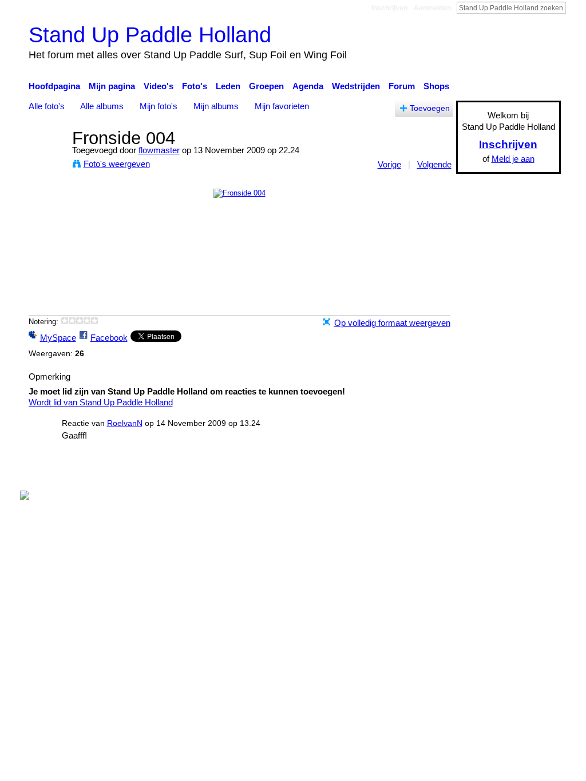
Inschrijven (389, 8)
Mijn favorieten (282, 106)
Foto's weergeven (117, 164)
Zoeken (575, 7)
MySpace (58, 337)
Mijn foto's (158, 106)
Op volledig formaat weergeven (392, 323)
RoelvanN (124, 423)
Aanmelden (432, 8)
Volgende (434, 164)
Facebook (109, 337)
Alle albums (102, 106)
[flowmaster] (47, 159)
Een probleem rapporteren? (410, 472)
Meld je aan (513, 159)
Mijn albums (216, 106)
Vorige (389, 164)
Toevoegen (430, 108)
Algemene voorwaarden (516, 472)
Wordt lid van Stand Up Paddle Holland (101, 402)
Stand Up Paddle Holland (150, 34)
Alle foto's (47, 106)
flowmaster (159, 150)
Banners (332, 472)
